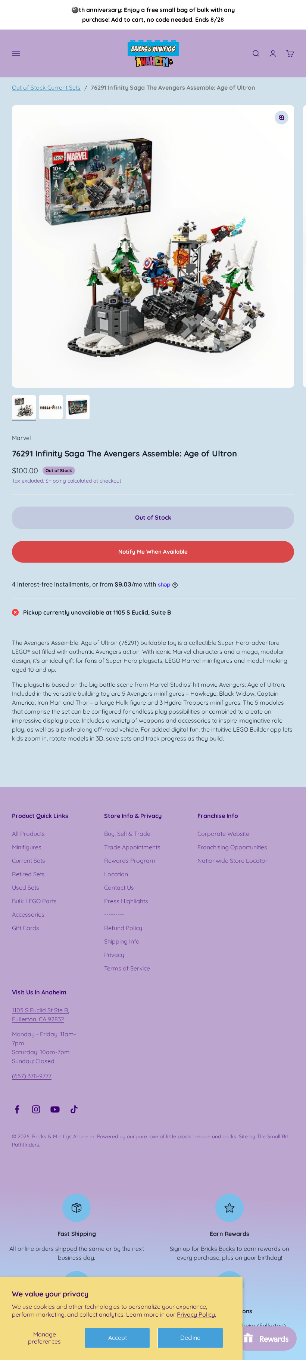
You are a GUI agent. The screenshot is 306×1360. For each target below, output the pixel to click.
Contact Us (119, 887)
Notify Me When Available (153, 551)
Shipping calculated (69, 480)
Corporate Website (223, 833)
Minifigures (26, 847)
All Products (28, 833)
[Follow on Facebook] (17, 1109)
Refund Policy (123, 928)
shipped (66, 1248)
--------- (114, 914)
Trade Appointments (132, 847)
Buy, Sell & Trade (127, 833)
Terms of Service (127, 968)
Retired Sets (28, 874)
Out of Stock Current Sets (46, 87)
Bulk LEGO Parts (34, 901)
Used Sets (25, 887)
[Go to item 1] (24, 408)
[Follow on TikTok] (74, 1109)
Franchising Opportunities (232, 847)
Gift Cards (25, 928)
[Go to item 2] (51, 408)
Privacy (114, 955)
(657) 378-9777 (31, 1076)
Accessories (28, 914)
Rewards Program (129, 860)
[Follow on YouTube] (55, 1109)
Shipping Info (122, 941)
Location (116, 874)
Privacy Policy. (196, 1314)
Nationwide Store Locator (232, 860)
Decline (190, 1337)
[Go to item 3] (78, 408)
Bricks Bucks (218, 1248)
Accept (117, 1337)
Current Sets (28, 860)
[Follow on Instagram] (36, 1109)
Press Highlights (126, 901)
